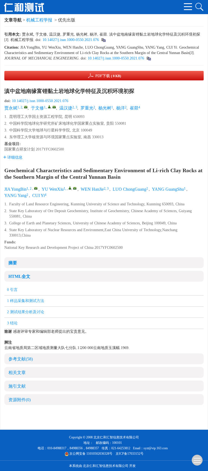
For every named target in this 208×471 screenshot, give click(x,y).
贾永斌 (10, 108)
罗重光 (86, 108)
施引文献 (17, 386)
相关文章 (17, 372)
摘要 (12, 262)
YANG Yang (15, 195)
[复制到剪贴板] (103, 40)
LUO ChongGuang (129, 189)
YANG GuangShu (168, 189)
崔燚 (134, 108)
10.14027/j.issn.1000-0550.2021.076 (71, 40)
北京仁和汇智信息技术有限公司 (105, 466)
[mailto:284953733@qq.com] (54, 107)
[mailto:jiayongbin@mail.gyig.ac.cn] (26, 107)
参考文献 (20, 359)
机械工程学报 (39, 20)
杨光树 (104, 108)
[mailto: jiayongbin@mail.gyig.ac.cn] (36, 188)
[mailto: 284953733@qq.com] (75, 188)
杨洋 (120, 108)
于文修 (37, 108)
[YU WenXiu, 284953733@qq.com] (70, 188)
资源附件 (19, 399)
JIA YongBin (15, 189)
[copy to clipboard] (148, 58)
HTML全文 (19, 276)
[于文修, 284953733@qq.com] (49, 106)
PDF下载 (108, 76)
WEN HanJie (92, 189)
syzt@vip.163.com (156, 448)
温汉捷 (65, 108)
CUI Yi (38, 195)
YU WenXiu (53, 189)
